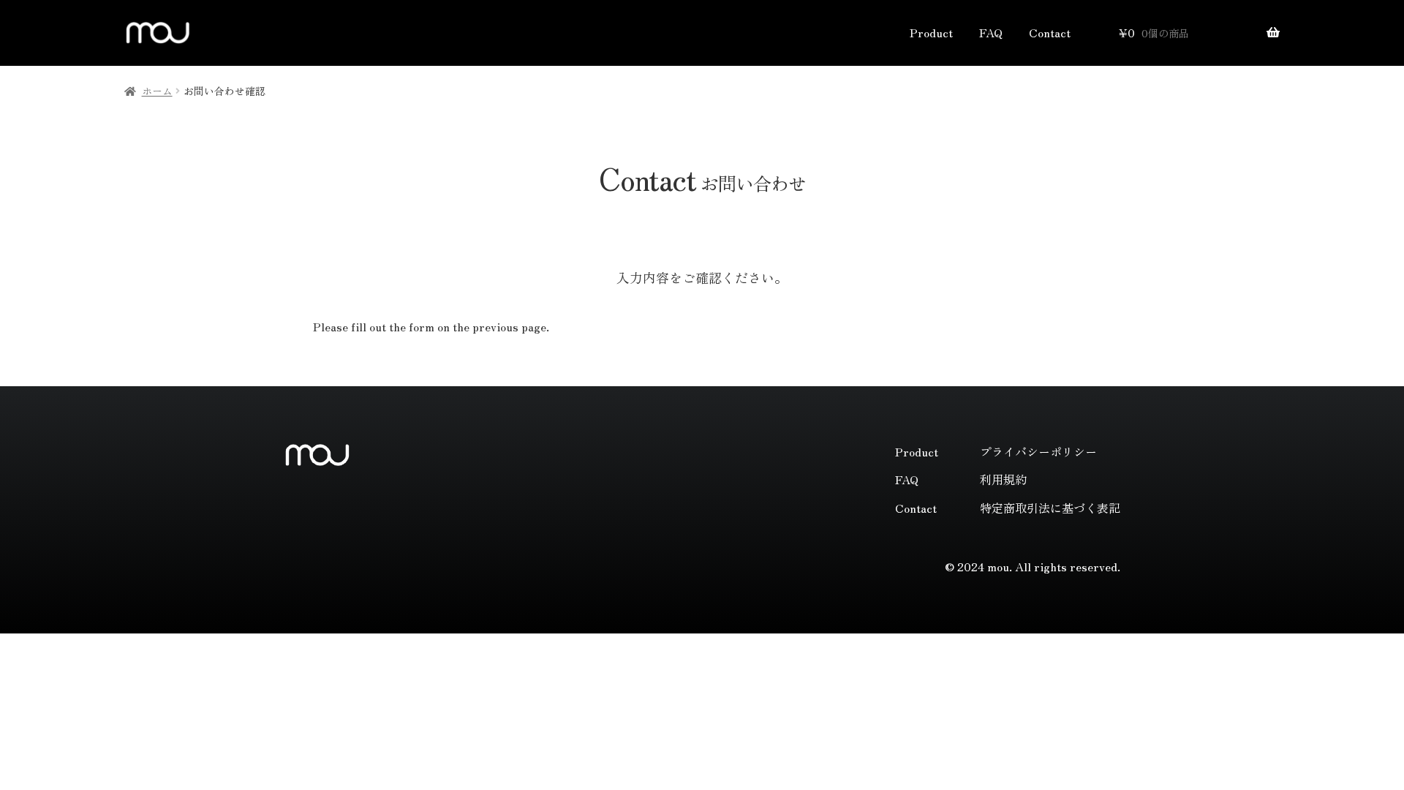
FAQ (991, 32)
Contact (1050, 32)
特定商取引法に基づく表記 (1050, 507)
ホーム (157, 90)
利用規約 (1003, 479)
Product (931, 32)
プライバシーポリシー (1038, 451)
